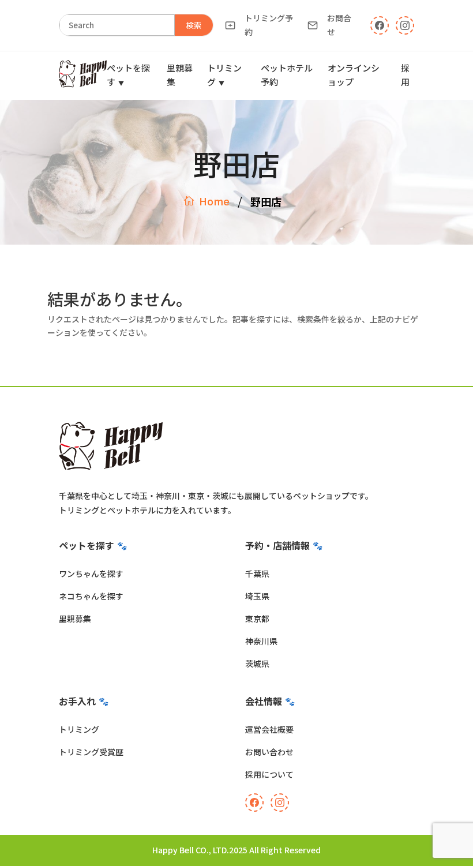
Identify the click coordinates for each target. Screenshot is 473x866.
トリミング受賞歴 (91, 752)
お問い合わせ (269, 752)
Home (214, 200)
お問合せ (339, 25)
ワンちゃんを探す (91, 573)
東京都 (257, 618)
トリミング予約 (269, 25)
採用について (269, 774)
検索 (193, 25)
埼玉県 (257, 596)
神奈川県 (261, 641)
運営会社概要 (269, 729)
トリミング (79, 729)
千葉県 (257, 573)
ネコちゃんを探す (91, 596)
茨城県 (257, 663)
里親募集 (75, 618)
